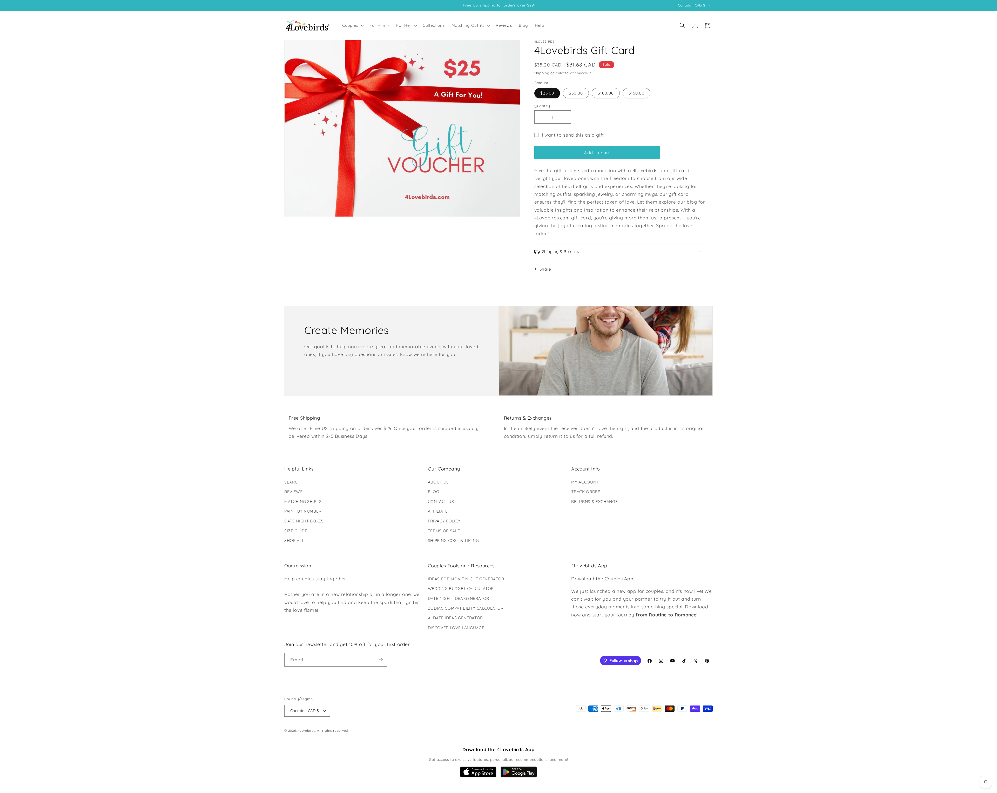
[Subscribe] (380, 660)
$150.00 (636, 93)
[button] (352, 25)
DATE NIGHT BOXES (304, 521)
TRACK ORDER (585, 491)
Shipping (541, 73)
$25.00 (547, 93)
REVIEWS (293, 491)
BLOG (433, 491)
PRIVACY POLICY (444, 521)
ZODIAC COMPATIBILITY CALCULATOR (465, 608)
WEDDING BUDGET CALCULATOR (461, 588)
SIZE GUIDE (295, 530)
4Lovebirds (306, 730)
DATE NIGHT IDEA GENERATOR (458, 598)
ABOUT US (438, 482)
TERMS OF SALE (444, 530)
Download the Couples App (602, 578)
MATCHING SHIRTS (303, 501)
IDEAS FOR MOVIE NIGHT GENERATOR (466, 578)
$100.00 (606, 93)
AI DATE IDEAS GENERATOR (455, 617)
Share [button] (545, 269)
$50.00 (576, 93)
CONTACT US (441, 501)
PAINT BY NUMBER (302, 511)
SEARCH (292, 482)
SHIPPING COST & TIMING (453, 540)
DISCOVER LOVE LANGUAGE (456, 627)
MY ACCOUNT (585, 482)
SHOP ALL (294, 540)
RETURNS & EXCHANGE (594, 501)
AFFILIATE (438, 511)
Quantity (542, 106)
